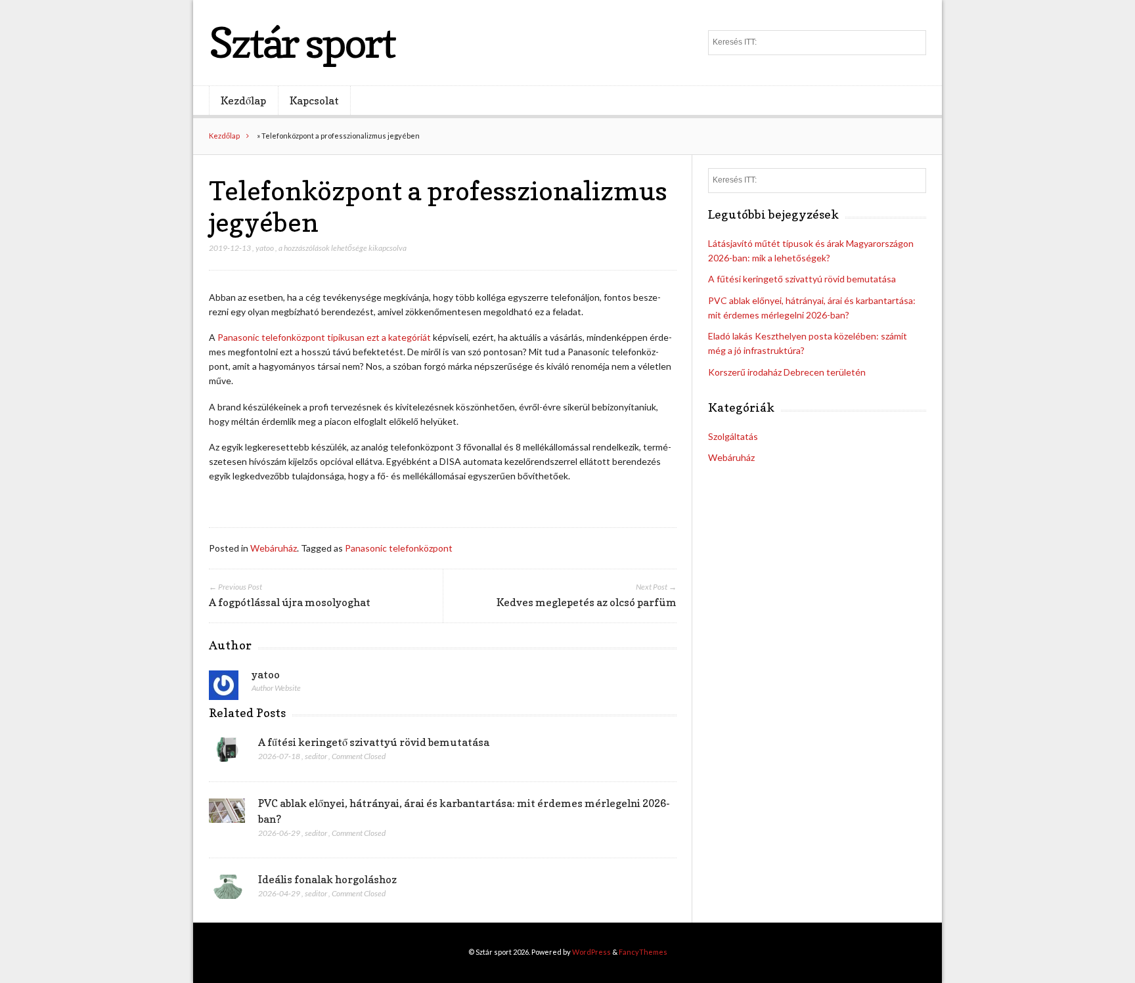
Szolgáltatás (733, 436)
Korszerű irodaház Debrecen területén (787, 372)
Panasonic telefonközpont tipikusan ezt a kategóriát (323, 337)
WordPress (591, 952)
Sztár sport (302, 42)
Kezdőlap (243, 100)
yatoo (265, 248)
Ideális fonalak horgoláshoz (327, 879)
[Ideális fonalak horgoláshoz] (227, 890)
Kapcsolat (314, 100)
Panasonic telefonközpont (399, 548)
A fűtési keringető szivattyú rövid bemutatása (373, 742)
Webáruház (273, 548)
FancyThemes (643, 952)
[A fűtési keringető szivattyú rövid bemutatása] (227, 753)
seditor (316, 756)
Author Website (276, 688)
